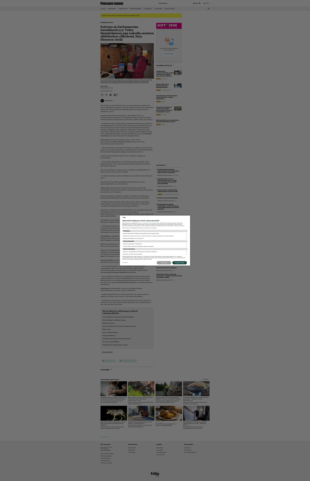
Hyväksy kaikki (179, 263)
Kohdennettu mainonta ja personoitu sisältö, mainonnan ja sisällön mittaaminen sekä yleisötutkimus (148, 236)
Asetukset (164, 263)
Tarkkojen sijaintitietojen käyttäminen (132, 244)
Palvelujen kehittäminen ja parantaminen (133, 238)
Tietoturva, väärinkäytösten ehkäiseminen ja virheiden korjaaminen (140, 251)
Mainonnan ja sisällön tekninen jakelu (132, 254)
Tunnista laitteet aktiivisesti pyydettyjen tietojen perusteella (138, 246)
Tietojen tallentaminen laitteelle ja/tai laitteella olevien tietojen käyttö (141, 233)
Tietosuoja (125, 262)
